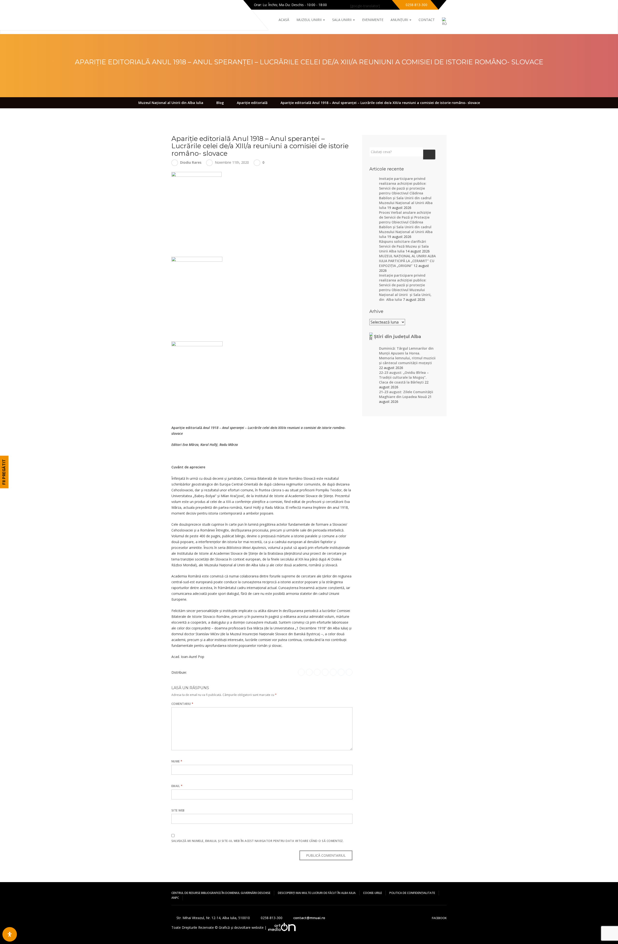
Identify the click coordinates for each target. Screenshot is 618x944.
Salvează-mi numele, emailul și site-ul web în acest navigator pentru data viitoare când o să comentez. (257, 841)
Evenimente (372, 19)
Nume (177, 761)
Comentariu (182, 704)
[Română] (440, 22)
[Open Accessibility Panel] (9, 934)
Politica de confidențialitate (412, 893)
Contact (427, 19)
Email (177, 786)
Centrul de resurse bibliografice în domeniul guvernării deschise (220, 893)
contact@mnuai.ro (309, 917)
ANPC (175, 898)
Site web (178, 810)
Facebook (439, 918)
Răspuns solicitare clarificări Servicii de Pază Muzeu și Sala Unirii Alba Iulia (404, 246)
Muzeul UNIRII (309, 19)
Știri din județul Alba (397, 336)
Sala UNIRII (342, 19)
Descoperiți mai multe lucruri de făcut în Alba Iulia (317, 893)
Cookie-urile (372, 893)
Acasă (284, 19)
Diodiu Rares (190, 162)
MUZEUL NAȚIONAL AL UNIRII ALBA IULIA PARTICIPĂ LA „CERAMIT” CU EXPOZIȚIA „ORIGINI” (407, 261)
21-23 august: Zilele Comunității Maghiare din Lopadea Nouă (406, 394)
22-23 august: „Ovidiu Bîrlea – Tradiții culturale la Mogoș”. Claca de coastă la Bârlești (404, 377)
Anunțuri (400, 19)
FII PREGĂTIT (4, 472)
